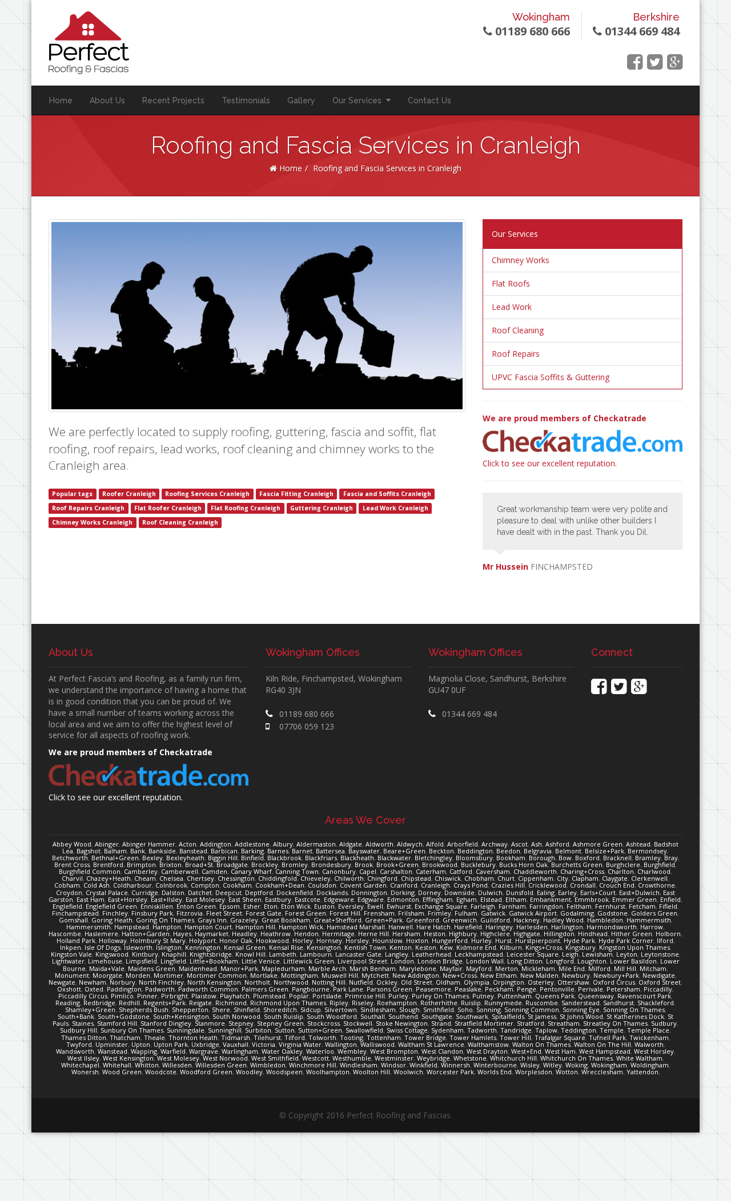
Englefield (67, 906)
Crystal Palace (107, 892)
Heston (434, 933)
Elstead (491, 899)
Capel (367, 871)
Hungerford (450, 940)
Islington (169, 947)
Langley (396, 954)
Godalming (577, 913)
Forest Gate (264, 913)
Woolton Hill (371, 1071)
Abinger (107, 844)
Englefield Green (111, 906)
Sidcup (310, 1009)
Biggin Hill (223, 857)
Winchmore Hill (312, 1065)
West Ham (560, 1051)
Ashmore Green (597, 844)
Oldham (448, 982)
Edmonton (403, 899)
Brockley (264, 864)
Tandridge (516, 1030)
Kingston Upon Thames (634, 947)
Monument (72, 975)
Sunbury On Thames (132, 1030)
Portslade (327, 996)
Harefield (468, 926)
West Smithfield (275, 1058)
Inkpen (70, 947)
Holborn (668, 933)
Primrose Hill (365, 996)
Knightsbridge (211, 954)
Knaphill (174, 954)
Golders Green (654, 913)
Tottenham (384, 1037)
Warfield (173, 1051)
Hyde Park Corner (626, 940)
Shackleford (655, 1002)
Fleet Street (224, 913)
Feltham (579, 906)
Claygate (615, 878)
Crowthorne (656, 885)
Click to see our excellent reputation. (564, 441)
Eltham (516, 899)
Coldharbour (132, 885)
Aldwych (410, 844)
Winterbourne (495, 1065)
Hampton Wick (301, 926)
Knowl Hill (250, 954)
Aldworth (379, 844)
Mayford (479, 968)
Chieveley (315, 878)
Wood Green (122, 1071)
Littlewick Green (308, 961)
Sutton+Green (320, 1030)
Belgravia (538, 851)
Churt (506, 878)
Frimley (439, 913)
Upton (140, 1044)
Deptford (259, 892)
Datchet (200, 892)
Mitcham (653, 968)
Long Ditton (525, 961)
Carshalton (396, 871)
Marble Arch (327, 968)
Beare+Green (404, 851)
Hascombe (65, 933)
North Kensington (214, 982)
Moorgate (107, 975)
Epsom (229, 906)
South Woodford (332, 1016)
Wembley (352, 1051)
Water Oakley (282, 1051)
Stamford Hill (117, 1023)
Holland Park (76, 940)
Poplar (299, 996)
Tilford (294, 1037)
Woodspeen (284, 1071)
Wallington (341, 1044)
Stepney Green (280, 1023)
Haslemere (101, 933)
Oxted (94, 989)
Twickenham (649, 1037)
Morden (138, 975)
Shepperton (190, 1009)
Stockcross (323, 1023)
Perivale (590, 989)
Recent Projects (173, 100)
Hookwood (272, 940)
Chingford (382, 878)
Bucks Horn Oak (523, 864)
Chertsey (200, 878)
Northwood (291, 982)
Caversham (493, 871)
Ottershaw (573, 982)
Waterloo (320, 1051)
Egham (466, 899)
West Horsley (654, 1051)
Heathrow (275, 933)
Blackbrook (284, 857)
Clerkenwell (649, 878)
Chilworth (349, 878)
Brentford (108, 864)
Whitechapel (80, 1065)
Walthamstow (488, 1044)
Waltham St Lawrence (431, 1044)
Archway (494, 844)
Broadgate (232, 864)
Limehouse (105, 961)
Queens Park (555, 996)
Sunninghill (225, 1030)
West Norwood (225, 1058)
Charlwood (653, 871)
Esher (251, 906)
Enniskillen (156, 906)
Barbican (224, 851)
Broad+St (199, 864)
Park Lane (348, 989)
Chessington (236, 878)
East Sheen (245, 899)
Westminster (394, 1058)
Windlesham (358, 1065)
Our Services (359, 100)
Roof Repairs (516, 353)
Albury (283, 844)
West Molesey (178, 1058)
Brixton (170, 864)
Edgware (371, 899)
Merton (506, 968)
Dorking (403, 892)
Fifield (668, 906)
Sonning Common (531, 1009)
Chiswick (448, 878)
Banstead (193, 851)
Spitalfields (508, 1016)
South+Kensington (181, 1016)
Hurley (481, 940)
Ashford (557, 844)
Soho (465, 1009)
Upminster (111, 1044)
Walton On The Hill (602, 1044)
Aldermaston (316, 844)
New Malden (539, 975)
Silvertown (340, 1009)
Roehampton (397, 1002)
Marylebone (417, 968)
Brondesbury (331, 864)
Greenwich (460, 920)
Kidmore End (476, 947)
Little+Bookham (214, 961)
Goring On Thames (165, 920)
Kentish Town (365, 947)
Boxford (587, 857)
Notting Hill (329, 982)
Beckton (441, 851)
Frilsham (411, 913)
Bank (137, 851)
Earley (567, 892)
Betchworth (70, 857)
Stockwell (357, 1023)
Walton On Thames (541, 1044)
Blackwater (394, 857)
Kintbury (145, 954)
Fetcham (642, 906)
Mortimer (168, 975)
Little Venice (261, 961)
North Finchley (161, 982)
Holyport (202, 940)
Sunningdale (185, 1030)
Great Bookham (286, 920)
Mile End (572, 968)
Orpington (508, 982)
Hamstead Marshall (356, 926)
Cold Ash (96, 885)
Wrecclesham (602, 1071)
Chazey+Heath (108, 878)
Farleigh (483, 906)
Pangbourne (311, 989)
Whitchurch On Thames (576, 1058)
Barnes (277, 851)
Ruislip (471, 1002)
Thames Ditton (83, 1037)
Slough (409, 1009)
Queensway (596, 996)
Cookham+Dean (279, 885)
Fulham (466, 913)
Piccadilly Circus (82, 996)
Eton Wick (296, 906)
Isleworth (138, 947)
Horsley (357, 940)
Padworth (160, 989)
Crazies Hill (508, 885)
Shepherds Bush (143, 1009)
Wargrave (203, 1051)
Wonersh (85, 1071)
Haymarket (211, 933)
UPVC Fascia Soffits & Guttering (550, 377)
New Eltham (498, 975)
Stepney (241, 1023)
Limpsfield (141, 961)
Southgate (436, 1016)
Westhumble (351, 1058)
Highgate (526, 933)
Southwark (472, 1016)
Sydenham (447, 1030)
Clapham (585, 878)
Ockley (386, 982)
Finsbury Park (152, 913)
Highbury (463, 933)
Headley (244, 933)
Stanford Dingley (165, 1023)
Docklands (332, 892)
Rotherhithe (438, 1002)
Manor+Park (239, 968)
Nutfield (361, 982)
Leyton (626, 954)
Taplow (546, 1030)
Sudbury (664, 1023)
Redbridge (99, 1002)
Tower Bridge (425, 1037)
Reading (67, 1002)
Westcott (315, 1058)
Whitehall (117, 1065)
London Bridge (440, 961)
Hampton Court (208, 926)
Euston (324, 906)
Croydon (69, 892)
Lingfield (173, 961)
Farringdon (546, 906)
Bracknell (617, 857)
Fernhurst (610, 906)
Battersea (330, 851)
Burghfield (659, 864)
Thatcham (125, 1037)
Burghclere (623, 864)
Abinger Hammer (148, 844)
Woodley (249, 1071)
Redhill (129, 1002)
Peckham (499, 989)
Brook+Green (397, 864)
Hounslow (387, 940)
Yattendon (642, 1071)
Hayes (182, 933)
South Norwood (236, 1016)
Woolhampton (328, 1071)
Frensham (379, 913)
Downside (459, 892)
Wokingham (609, 1065)
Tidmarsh (235, 1037)
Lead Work (512, 306)
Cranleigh (435, 885)
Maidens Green (151, 968)
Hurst (503, 940)
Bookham (510, 857)
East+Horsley (127, 899)
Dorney (429, 892)
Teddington (578, 1030)
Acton (187, 844)
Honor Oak (235, 940)
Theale (154, 1037)
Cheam (145, 878)
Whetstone (470, 1058)
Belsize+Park (604, 851)
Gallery (301, 100)
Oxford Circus (614, 982)
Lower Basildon (633, 961)
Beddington (475, 851)
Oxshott (69, 989)
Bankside (162, 851)
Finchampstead (75, 913)
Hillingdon (559, 933)
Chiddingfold (277, 878)
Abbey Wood (72, 844)
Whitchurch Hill (513, 1058)
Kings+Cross (543, 947)
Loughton (592, 961)
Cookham (237, 885)
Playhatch (235, 996)
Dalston (173, 892)
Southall (372, 1016)
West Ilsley (83, 1058)
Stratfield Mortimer (484, 1023)
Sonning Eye (581, 1009)
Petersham (623, 989)
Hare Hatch (433, 926)
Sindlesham (378, 1009)
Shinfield (247, 1009)
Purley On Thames (440, 996)
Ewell (375, 906)
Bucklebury (478, 864)
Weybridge (433, 1058)
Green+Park (384, 920)
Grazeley (244, 920)
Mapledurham (283, 968)
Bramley (648, 857)
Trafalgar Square (560, 1037)
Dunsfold (519, 892)
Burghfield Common (90, 871)
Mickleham (538, 968)
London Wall (485, 961)
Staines (83, 1023)
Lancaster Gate (358, 954)
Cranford (403, 885)
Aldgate (350, 844)
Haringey (499, 926)
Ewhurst (399, 906)
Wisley (530, 1065)
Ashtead (638, 844)
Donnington (369, 892)
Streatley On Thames (615, 1023)
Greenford (422, 920)
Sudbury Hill (78, 1030)
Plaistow (203, 996)
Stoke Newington (402, 1023)
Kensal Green (245, 947)
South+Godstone (124, 1016)
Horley (302, 940)
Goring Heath (111, 920)
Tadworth (482, 1030)
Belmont (568, 851)
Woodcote (160, 1071)
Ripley (339, 1002)
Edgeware (339, 899)
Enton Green (196, 906)
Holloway (113, 940)
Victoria (263, 1044)
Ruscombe (541, 1002)
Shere (221, 1009)
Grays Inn (212, 920)
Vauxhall (235, 1044)
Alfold (435, 844)
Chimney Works (520, 260)
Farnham (512, 906)
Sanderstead (580, 1002)
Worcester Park (450, 1071)
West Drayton (487, 1051)
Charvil (72, 878)
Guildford (495, 920)
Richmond (231, 1002)
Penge (526, 989)
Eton (271, 906)
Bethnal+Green (115, 857)
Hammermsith (648, 920)
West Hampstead (604, 1051)
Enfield (670, 899)
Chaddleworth (535, 871)
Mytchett (375, 975)
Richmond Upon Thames (288, 1002)
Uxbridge (205, 1044)
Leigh (570, 954)
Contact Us (429, 100)
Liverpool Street (362, 961)
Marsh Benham (373, 968)
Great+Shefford (338, 920)
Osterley (541, 982)
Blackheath (357, 857)
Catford (460, 871)
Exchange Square (441, 906)
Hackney (526, 920)
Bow (565, 857)
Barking (252, 851)
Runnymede (503, 1002)
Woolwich (408, 1071)
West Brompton (394, 1051)
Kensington (324, 947)
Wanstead (112, 1051)
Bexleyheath (185, 857)
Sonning (488, 1009)
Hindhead (593, 933)
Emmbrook (592, 899)
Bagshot (89, 851)
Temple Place (648, 1030)
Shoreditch (280, 1009)
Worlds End (494, 1071)
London (402, 961)
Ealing (546, 892)
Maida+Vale (106, 968)
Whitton (147, 1065)
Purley (398, 996)
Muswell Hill (340, 975)
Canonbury (339, 871)
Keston (425, 947)
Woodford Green (206, 1071)
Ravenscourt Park (644, 996)
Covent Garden (363, 885)
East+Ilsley (166, 899)
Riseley (362, 1002)
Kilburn (511, 947)
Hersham (406, 933)
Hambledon (605, 920)
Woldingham (649, 1065)
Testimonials (246, 100)
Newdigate (658, 975)
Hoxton (417, 940)
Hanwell (400, 926)
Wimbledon (268, 1065)
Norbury (122, 982)
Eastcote (307, 899)
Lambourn (316, 954)
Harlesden (532, 926)
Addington (215, 844)
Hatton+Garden (146, 933)
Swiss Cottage (407, 1030)
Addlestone (252, 844)
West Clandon (442, 1051)
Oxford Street (659, 982)
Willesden (177, 1065)
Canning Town (297, 871)
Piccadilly (658, 989)
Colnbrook (171, 885)
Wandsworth (75, 1051)
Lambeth (282, 954)
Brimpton (141, 864)
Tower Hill (515, 1037)
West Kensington (128, 1058)
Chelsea (171, 878)
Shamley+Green (90, 1009)
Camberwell (179, 871)
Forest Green (305, 913)
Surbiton (258, 1030)
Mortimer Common (217, 975)
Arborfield (462, 844)
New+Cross (460, 975)
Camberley (141, 871)
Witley (552, 1065)
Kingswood (111, 954)
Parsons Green (389, 989)
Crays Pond (470, 885)
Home (61, 100)
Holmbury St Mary (158, 940)
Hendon (306, 933)
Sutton (285, 1030)
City (562, 878)
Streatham (564, 1023)
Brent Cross (72, 864)
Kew (446, 947)
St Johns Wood (581, 1016)
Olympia (476, 982)
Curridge (144, 892)
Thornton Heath (193, 1037)
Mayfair (451, 968)
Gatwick (493, 913)
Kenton (400, 947)
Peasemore (433, 989)
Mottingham (299, 975)
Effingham (438, 899)
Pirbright (174, 996)
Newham (92, 982)
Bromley (295, 864)
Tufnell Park (607, 1037)
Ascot (519, 844)
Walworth (649, 1044)
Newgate (62, 982)
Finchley (115, 913)
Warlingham (240, 1051)
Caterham (431, 871)
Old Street (416, 982)
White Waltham (639, 1058)
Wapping (144, 1051)
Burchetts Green (577, 864)
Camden (214, 871)
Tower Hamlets (472, 1037)
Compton (205, 885)
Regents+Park (164, 1002)
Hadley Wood (563, 920)
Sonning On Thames (634, 1009)
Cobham (67, 885)
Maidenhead (198, 968)
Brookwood (439, 864)
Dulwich (490, 892)
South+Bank (76, 1016)
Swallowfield (364, 1030)
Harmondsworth (612, 926)
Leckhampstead (479, 954)
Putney (483, 996)
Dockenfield (294, 892)
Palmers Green (265, 989)
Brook (364, 864)
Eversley (351, 906)
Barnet (302, 851)
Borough (542, 857)
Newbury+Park (616, 975)
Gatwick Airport (533, 913)
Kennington (202, 947)
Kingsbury (580, 947)
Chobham (479, 878)
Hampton (166, 926)
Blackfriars (321, 857)
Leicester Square (533, 954)
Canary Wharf (251, 871)
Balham (115, 851)
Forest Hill (345, 913)
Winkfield (423, 1065)
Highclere (495, 933)
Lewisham (597, 954)
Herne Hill (373, 933)
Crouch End (616, 885)
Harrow (651, 926)
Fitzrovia (189, 913)
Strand (441, 1023)
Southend (403, 1016)
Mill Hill (625, 968)
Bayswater (364, 851)
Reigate (200, 1002)
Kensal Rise (286, 947)
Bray (671, 857)
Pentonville (557, 989)
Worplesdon (533, 1071)
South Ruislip (283, 1016)
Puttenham (514, 996)
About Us (107, 100)
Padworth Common (208, 989)
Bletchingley (433, 857)
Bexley (152, 857)
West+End (526, 1051)
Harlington (567, 926)
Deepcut (228, 892)
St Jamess (542, 1016)
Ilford (665, 940)
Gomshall (73, 920)
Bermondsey (647, 851)
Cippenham (535, 878)
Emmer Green (634, 899)
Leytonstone (660, 954)
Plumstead (269, 996)
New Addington (415, 975)
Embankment (550, 899)
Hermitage (338, 933)
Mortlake (264, 975)
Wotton (567, 1071)
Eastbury (278, 899)
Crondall (583, 885)
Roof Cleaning (518, 330)
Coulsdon (322, 885)
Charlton (621, 871)
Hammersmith (88, 926)
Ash (536, 844)
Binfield (252, 857)
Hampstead (131, 926)
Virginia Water (300, 1044)
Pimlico (122, 996)
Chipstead (416, 878)
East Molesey (205, 899)
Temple (612, 1030)
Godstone (612, 913)
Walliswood (377, 1044)
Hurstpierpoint (537, 940)
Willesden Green (221, 1065)
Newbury (576, 975)
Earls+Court (598, 892)
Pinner (147, 996)
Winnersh (455, 1065)
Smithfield (438, 1009)
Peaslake (468, 989)
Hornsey (329, 940)
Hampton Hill (255, 926)
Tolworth (322, 1037)
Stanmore (210, 1023)
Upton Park (171, 1044)
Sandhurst (618, 1002)
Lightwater (68, 961)
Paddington (124, 989)
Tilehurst (267, 1037)
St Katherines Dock (635, 1016)
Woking (576, 1065)
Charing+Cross (582, 871)
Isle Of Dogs (103, 947)
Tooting (351, 1037)
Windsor (393, 1065)
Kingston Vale (71, 954)
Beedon (508, 851)
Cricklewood (547, 885)
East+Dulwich (639, 892)
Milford (599, 968)
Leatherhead (431, 954)
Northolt (257, 982)
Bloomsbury (474, 857)
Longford (560, 961)
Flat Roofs (511, 283)
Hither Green (631, 933)
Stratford (530, 1023)
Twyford (79, 1044)
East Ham (91, 899)
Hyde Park (579, 940)
